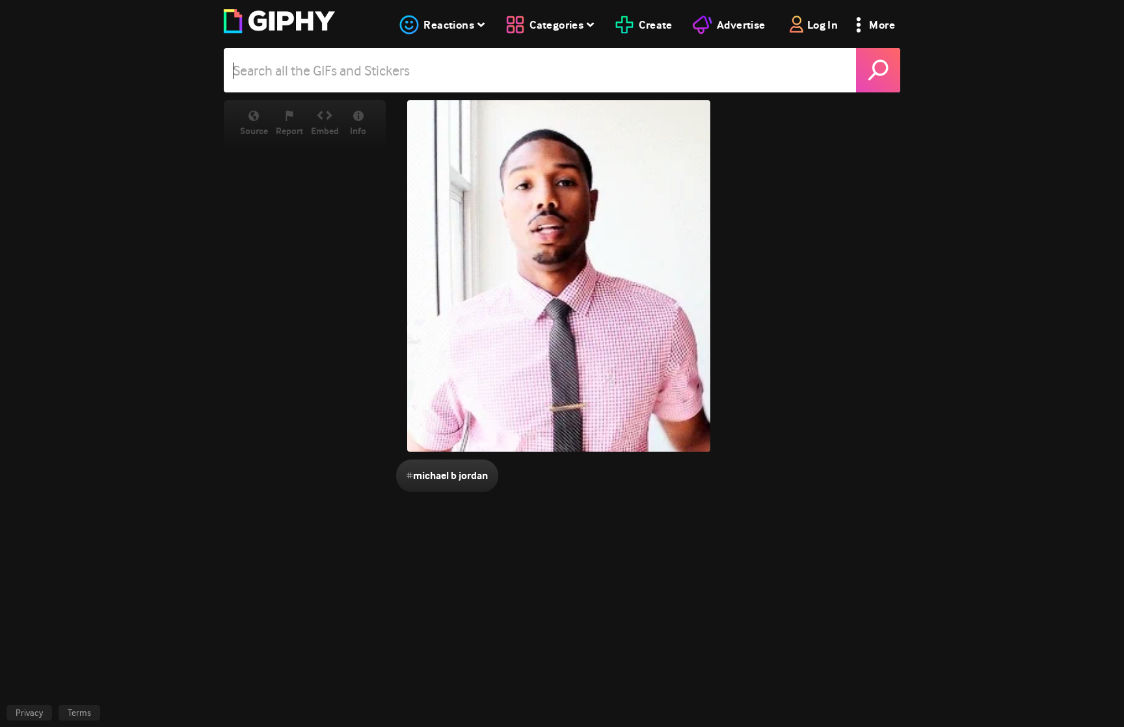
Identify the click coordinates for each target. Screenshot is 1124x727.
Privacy (29, 712)
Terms (79, 712)
